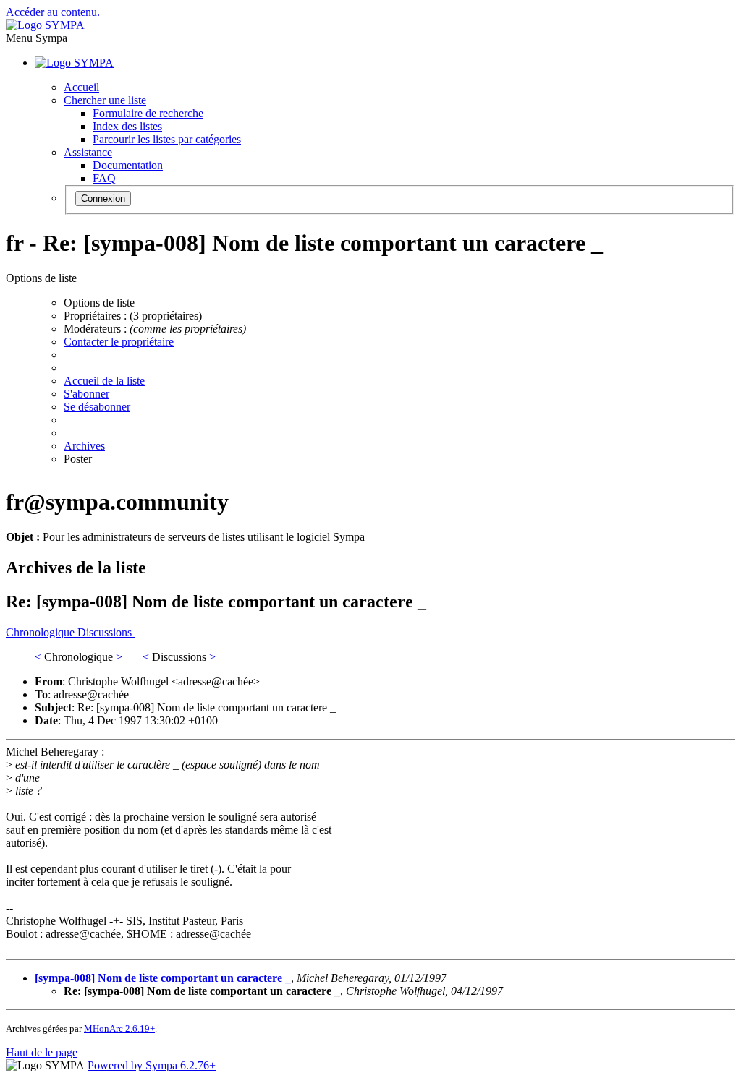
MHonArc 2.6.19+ (119, 1028)
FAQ (104, 178)
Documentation (128, 165)
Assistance (88, 152)
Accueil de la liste (104, 381)
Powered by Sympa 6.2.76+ (152, 1065)
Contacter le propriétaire (119, 341)
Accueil (81, 87)
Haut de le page (41, 1052)
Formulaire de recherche (148, 113)
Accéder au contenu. (53, 12)
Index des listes (127, 126)
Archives (84, 446)
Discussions (106, 632)
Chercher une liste (105, 100)
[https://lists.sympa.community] (45, 25)
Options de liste (99, 302)
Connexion (103, 198)
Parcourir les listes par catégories (167, 139)
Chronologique (41, 632)
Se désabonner (97, 407)
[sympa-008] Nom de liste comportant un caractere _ (163, 978)
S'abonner (86, 394)
